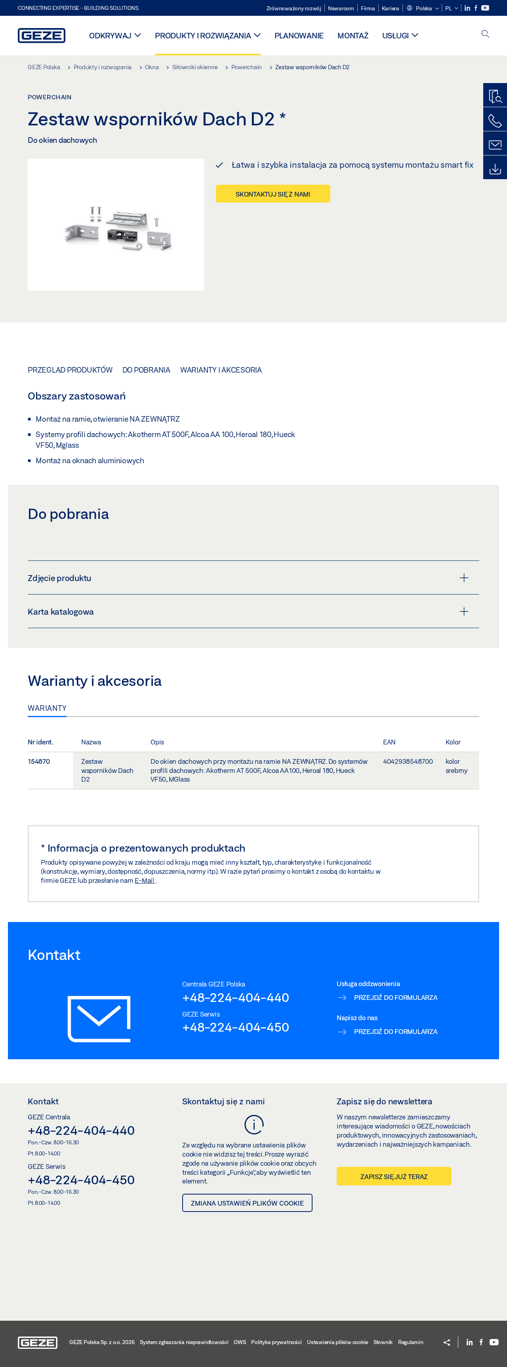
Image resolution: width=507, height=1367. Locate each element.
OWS (240, 1342)
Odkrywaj (110, 35)
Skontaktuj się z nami (273, 194)
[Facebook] (476, 8)
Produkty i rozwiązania (203, 35)
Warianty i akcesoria (221, 369)
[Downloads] (495, 169)
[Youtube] (485, 8)
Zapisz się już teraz (394, 1176)
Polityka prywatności (276, 1342)
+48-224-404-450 (235, 1027)
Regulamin (410, 1342)
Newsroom (341, 8)
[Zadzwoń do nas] (495, 121)
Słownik (383, 1342)
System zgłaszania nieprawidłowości (184, 1342)
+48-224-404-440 (235, 997)
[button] (422, 9)
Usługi (395, 35)
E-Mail (145, 880)
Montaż (352, 35)
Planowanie (299, 35)
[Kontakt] (495, 145)
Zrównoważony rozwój (294, 8)
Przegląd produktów (70, 369)
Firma (368, 8)
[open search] (485, 34)
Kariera (390, 8)
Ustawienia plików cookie (337, 1342)
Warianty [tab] (47, 708)
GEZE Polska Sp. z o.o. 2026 (101, 1342)
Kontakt (43, 1101)
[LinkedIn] (468, 8)
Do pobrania (146, 369)
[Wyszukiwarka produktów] (495, 97)
